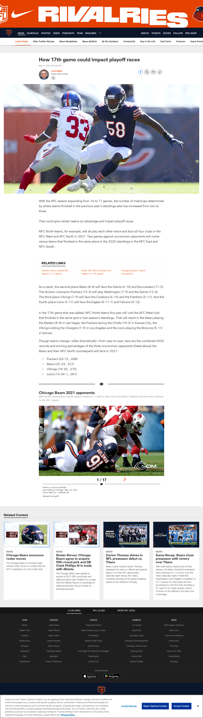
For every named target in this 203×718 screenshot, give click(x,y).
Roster (24, 625)
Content (54, 620)
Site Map (174, 661)
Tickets (93, 620)
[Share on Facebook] (140, 73)
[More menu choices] (100, 33)
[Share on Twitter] (147, 73)
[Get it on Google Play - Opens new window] (111, 677)
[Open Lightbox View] (101, 453)
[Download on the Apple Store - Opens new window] (90, 676)
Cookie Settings (129, 706)
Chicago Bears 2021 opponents (67, 392)
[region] (101, 706)
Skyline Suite (93, 646)
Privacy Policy (68, 714)
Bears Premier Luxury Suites (93, 630)
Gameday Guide (136, 635)
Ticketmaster (93, 656)
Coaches (24, 635)
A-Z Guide (136, 625)
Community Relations (174, 635)
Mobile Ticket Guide (93, 641)
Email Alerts (174, 641)
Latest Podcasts (54, 641)
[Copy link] (159, 72)
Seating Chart (136, 651)
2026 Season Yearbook (174, 625)
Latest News (54, 625)
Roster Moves (54, 646)
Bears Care (174, 630)
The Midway (93, 635)
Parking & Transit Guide (137, 646)
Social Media (174, 656)
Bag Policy (136, 630)
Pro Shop (174, 646)
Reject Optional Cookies (155, 706)
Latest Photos (54, 630)
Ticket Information (93, 625)
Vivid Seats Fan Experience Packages (93, 651)
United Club (93, 661)
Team (24, 620)
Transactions (24, 661)
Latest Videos (54, 635)
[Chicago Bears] (101, 690)
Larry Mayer (57, 71)
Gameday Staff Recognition (136, 641)
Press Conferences (54, 661)
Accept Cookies (181, 706)
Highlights (53, 656)
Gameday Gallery (54, 651)
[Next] (125, 479)
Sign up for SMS (174, 651)
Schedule (25, 646)
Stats (24, 656)
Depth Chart (25, 630)
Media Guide (24, 641)
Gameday (136, 620)
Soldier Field (136, 656)
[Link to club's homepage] (9, 33)
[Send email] (153, 73)
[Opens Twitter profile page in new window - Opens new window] (53, 78)
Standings (24, 651)
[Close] (197, 706)
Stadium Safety (136, 661)
